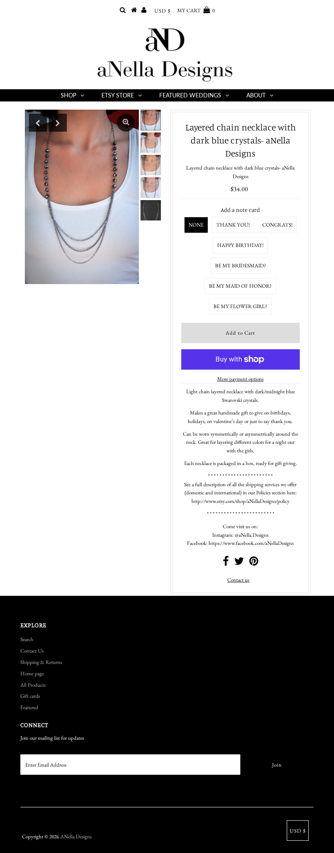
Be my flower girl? (240, 306)
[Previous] (38, 123)
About (256, 95)
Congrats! (277, 224)
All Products (33, 684)
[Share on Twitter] (239, 563)
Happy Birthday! (240, 245)
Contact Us (32, 650)
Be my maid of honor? (240, 285)
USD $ (162, 10)
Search (26, 639)
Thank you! (233, 224)
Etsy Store (117, 95)
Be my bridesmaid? (240, 265)
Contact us (238, 579)
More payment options (240, 378)
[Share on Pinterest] (253, 563)
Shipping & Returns (41, 662)
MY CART (196, 10)
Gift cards (30, 695)
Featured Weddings (190, 95)
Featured (29, 707)
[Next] (58, 123)
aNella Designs (76, 836)
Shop (68, 95)
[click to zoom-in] (126, 123)
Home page (32, 673)
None (196, 224)
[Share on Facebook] (226, 563)
